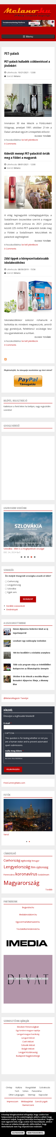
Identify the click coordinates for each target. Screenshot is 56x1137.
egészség (26, 860)
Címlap (9, 1087)
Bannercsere (28, 1105)
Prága (6, 838)
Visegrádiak (30, 1087)
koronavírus (26, 874)
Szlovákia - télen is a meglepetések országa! (24, 548)
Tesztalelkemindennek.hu (28, 929)
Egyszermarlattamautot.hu (28, 921)
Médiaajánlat (27, 1101)
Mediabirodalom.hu (28, 914)
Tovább (48, 889)
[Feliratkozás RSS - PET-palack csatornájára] (5, 358)
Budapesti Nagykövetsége (28, 1055)
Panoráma (36, 1091)
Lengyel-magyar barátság (28, 1034)
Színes (25, 1091)
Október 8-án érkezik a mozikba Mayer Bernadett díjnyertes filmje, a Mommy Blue (31, 680)
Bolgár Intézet (28, 1048)
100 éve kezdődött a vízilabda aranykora (31, 652)
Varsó (6, 834)
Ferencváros (9, 874)
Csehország (12, 581)
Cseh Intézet (28, 1041)
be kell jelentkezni (30, 139)
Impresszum (12, 1101)
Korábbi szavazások (15, 606)
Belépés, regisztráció (15, 400)
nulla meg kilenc (14, 750)
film (33, 867)
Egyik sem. (12, 592)
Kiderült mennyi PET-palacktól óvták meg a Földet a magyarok (27, 155)
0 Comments (10, 143)
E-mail (7, 723)
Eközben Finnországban (28, 1026)
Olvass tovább (42, 136)
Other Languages (16, 1094)
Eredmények (12, 609)
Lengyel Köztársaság (28, 1052)
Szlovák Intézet (28, 1045)
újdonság (42, 867)
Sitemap (31, 1094)
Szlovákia (11, 588)
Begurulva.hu (28, 907)
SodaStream (43, 874)
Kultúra (19, 1087)
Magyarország (21, 882)
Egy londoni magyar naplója (28, 1030)
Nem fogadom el (35, 1133)
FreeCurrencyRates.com (14, 782)
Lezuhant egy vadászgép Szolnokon (29, 640)
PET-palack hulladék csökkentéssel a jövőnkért (27, 63)
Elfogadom (17, 1133)
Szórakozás (44, 1087)
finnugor (35, 860)
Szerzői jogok (41, 1101)
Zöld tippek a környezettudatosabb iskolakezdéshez (26, 260)
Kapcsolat (43, 1094)
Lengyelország (14, 585)
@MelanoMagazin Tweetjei (16, 698)
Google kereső (12, 425)
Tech (17, 1091)
